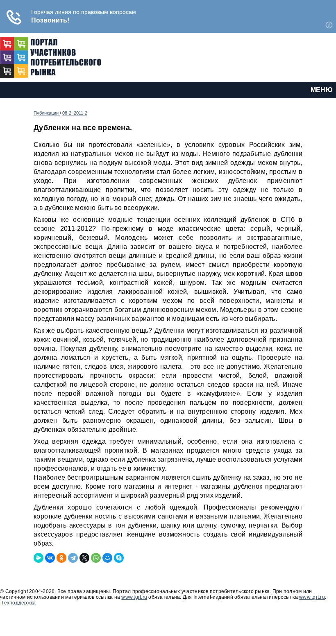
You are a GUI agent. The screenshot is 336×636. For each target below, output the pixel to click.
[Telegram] (73, 558)
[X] (84, 558)
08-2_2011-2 (74, 113)
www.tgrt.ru (134, 597)
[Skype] (119, 558)
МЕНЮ (322, 89)
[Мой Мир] (107, 558)
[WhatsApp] (96, 558)
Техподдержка (18, 603)
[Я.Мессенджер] (38, 558)
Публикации (47, 113)
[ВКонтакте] (50, 558)
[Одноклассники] (61, 558)
